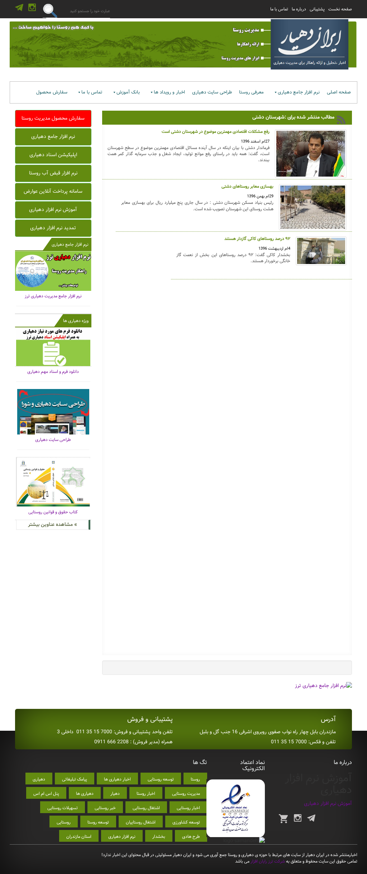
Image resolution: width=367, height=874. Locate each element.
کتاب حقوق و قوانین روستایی (53, 512)
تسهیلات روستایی (62, 808)
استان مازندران (78, 836)
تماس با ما (279, 9)
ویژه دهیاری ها (76, 320)
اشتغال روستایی (146, 808)
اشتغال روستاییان (141, 822)
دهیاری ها (85, 793)
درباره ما (299, 9)
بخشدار (158, 836)
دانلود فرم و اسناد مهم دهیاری (53, 371)
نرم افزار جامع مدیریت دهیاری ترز (53, 296)
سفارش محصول (51, 92)
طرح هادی (191, 836)
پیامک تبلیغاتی (74, 779)
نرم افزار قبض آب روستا (53, 173)
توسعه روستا (98, 822)
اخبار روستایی (188, 808)
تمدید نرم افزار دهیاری (53, 228)
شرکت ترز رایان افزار (267, 861)
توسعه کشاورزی (186, 822)
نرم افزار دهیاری (121, 836)
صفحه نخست (340, 9)
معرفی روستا (251, 92)
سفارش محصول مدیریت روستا (53, 118)
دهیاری (39, 779)
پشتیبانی (317, 9)
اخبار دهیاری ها (117, 779)
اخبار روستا (146, 793)
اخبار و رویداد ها (169, 92)
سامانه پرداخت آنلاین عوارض (53, 191)
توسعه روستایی (161, 779)
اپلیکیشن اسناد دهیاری (53, 155)
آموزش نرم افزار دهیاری (53, 209)
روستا (195, 779)
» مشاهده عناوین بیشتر (52, 524)
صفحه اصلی (339, 92)
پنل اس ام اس (46, 793)
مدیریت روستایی (186, 793)
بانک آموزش (128, 92)
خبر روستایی (105, 808)
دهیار (115, 793)
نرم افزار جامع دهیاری (299, 92)
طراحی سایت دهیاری (212, 92)
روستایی (64, 822)
